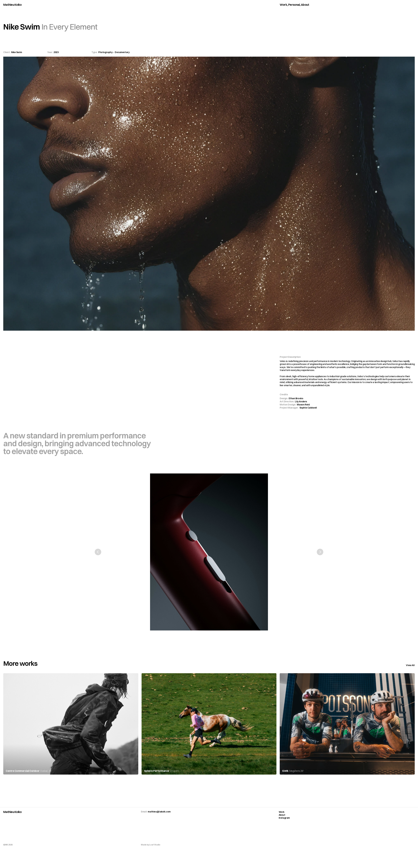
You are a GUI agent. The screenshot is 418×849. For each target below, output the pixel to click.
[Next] (320, 552)
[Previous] (98, 552)
